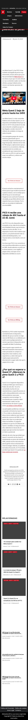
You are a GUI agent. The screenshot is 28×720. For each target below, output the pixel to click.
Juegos (9, 16)
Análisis (14, 19)
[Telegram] (17, 484)
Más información (6, 638)
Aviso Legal (10, 710)
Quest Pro (15, 523)
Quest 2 (6, 523)
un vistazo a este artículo (14, 405)
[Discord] (19, 484)
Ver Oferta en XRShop (14, 320)
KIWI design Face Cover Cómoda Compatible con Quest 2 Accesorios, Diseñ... (11, 678)
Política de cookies (21, 708)
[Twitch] (15, 484)
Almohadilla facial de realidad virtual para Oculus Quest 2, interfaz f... (13, 655)
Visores (14, 23)
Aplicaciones (18, 16)
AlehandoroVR (7, 39)
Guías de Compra (8, 27)
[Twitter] (10, 484)
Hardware (5, 23)
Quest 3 (10, 523)
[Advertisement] (14, 55)
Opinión (17, 12)
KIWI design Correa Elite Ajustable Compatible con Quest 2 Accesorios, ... (12, 633)
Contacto (18, 710)
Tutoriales (6, 19)
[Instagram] (13, 484)
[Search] (19, 12)
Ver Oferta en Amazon (14, 180)
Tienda (24, 12)
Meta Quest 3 (18, 77)
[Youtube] (8, 484)
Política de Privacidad (7, 708)
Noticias (9, 12)
